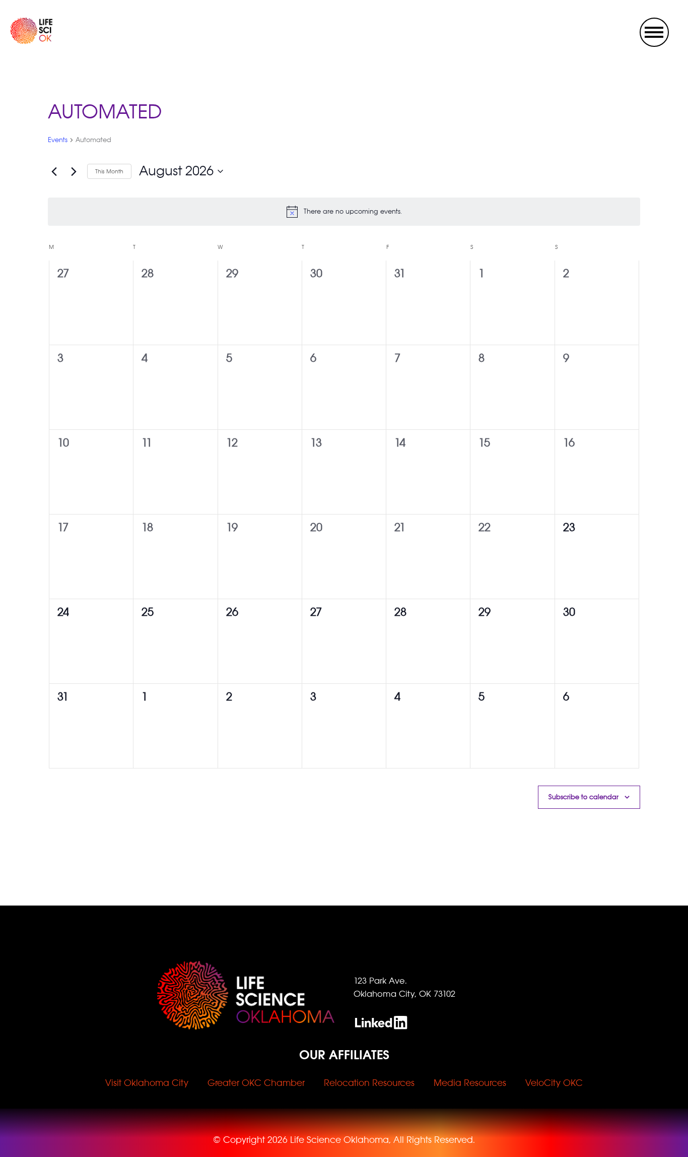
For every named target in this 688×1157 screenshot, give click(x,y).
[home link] (21, 41)
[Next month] (73, 171)
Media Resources (470, 1082)
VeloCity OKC (554, 1082)
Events (57, 140)
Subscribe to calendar (583, 797)
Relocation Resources (369, 1082)
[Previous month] (54, 171)
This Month (109, 171)
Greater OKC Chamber (256, 1082)
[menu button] (654, 32)
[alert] (344, 212)
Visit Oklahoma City (146, 1082)
